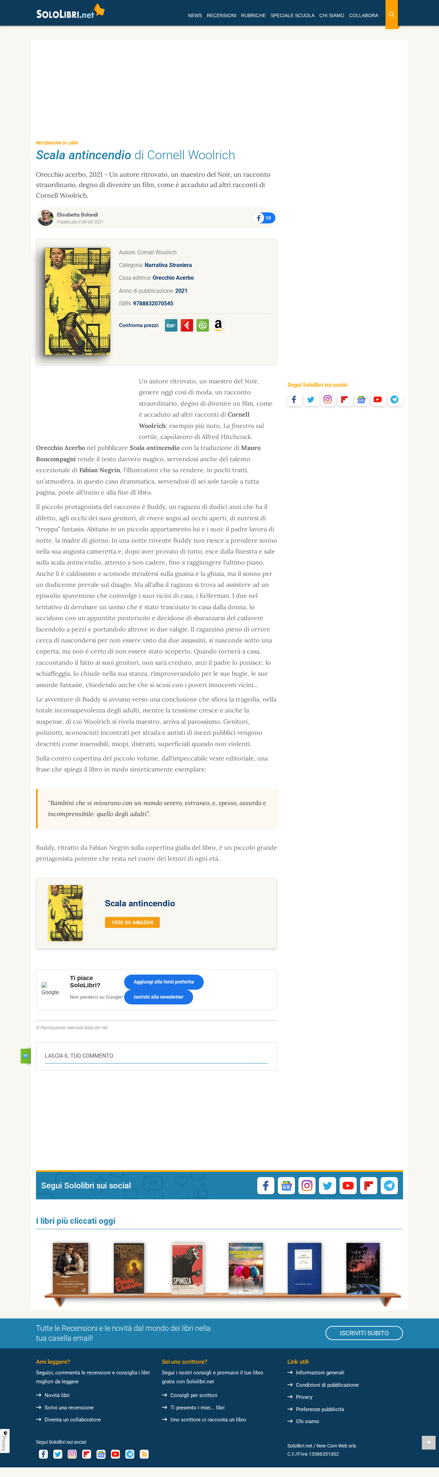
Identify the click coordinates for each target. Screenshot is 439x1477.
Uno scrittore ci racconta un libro (208, 1420)
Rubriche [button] (253, 15)
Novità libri (57, 1395)
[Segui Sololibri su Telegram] (395, 399)
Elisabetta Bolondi (77, 215)
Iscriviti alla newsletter (158, 997)
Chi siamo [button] (331, 15)
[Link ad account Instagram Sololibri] (72, 1454)
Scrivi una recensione (69, 1408)
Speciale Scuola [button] (293, 15)
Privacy (304, 1397)
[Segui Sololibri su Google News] (362, 399)
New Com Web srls (336, 1446)
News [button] (195, 15)
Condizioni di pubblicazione (327, 1385)
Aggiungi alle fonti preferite (164, 982)
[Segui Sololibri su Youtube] (378, 399)
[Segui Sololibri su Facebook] (294, 399)
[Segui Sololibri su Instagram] (328, 399)
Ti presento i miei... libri (197, 1408)
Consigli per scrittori (193, 1395)
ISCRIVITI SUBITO (364, 1333)
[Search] (391, 14)
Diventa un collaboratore (73, 1420)
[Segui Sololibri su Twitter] (311, 399)
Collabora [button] (363, 15)
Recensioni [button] (221, 15)
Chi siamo (307, 1421)
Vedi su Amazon (132, 922)
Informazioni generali (320, 1373)
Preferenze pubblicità (320, 1409)
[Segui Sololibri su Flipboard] (345, 399)
